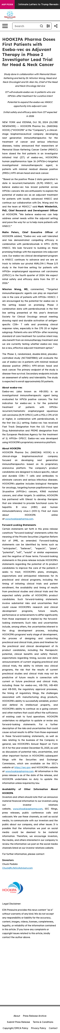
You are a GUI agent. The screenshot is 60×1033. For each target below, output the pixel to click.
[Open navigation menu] (5, 26)
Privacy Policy (38, 1028)
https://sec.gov (22, 767)
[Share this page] (56, 26)
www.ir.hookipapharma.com (28, 808)
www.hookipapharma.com (19, 771)
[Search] (41, 26)
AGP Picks (7, 4)
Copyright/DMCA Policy (15, 1028)
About (17, 1015)
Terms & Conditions (43, 1022)
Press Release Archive (34, 1015)
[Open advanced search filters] (48, 26)
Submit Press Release (18, 1022)
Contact (53, 1028)
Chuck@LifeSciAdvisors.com (17, 868)
